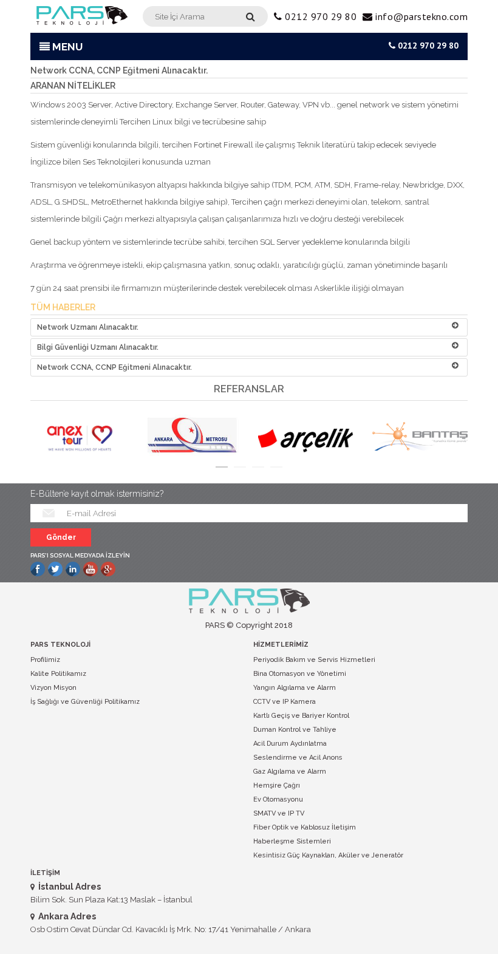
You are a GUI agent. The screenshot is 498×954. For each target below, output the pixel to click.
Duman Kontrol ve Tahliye (294, 730)
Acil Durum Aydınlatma (290, 744)
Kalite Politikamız (58, 674)
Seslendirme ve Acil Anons (298, 757)
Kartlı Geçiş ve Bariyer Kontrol (301, 716)
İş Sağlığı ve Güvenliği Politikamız (85, 702)
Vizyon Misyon (53, 688)
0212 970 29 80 (427, 45)
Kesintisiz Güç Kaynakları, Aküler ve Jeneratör (328, 855)
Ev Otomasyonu (278, 799)
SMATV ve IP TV (278, 813)
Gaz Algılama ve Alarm (289, 771)
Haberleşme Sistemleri (292, 841)
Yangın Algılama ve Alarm (294, 688)
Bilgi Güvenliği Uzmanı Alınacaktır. (98, 347)
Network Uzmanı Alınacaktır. (87, 327)
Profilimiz (45, 660)
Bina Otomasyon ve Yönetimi (299, 674)
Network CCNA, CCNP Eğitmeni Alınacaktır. (114, 367)
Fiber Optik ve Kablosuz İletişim (304, 827)
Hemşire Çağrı (276, 785)
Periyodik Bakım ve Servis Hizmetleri (314, 660)
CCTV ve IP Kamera (284, 702)
